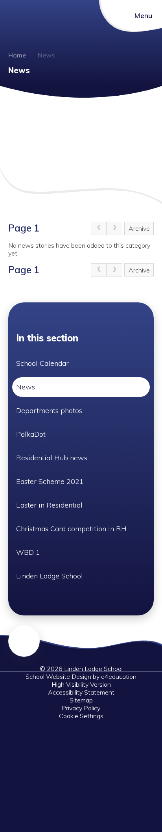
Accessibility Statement (81, 692)
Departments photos (49, 410)
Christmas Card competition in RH (71, 528)
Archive (139, 228)
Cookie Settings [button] (81, 716)
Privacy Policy (81, 708)
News (46, 55)
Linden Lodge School (49, 575)
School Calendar (42, 363)
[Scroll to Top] (24, 641)
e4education (118, 676)
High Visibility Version (81, 684)
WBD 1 (28, 552)
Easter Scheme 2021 (50, 481)
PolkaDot (31, 434)
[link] (99, 228)
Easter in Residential (49, 505)
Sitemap (81, 700)
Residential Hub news (51, 457)
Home (17, 55)
